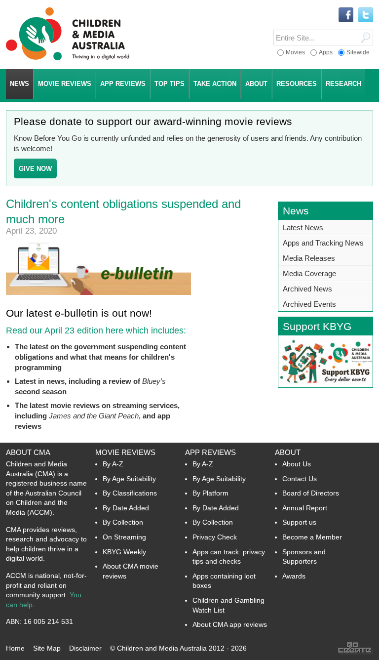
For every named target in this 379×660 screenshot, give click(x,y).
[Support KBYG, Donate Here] (325, 384)
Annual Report (304, 508)
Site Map (47, 648)
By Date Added (126, 508)
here (114, 330)
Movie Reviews (125, 452)
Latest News (303, 227)
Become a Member (312, 537)
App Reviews (210, 452)
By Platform (210, 493)
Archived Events (309, 304)
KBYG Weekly (124, 552)
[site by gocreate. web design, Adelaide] (355, 652)
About (288, 452)
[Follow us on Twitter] (365, 15)
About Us (296, 464)
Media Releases (309, 258)
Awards (293, 576)
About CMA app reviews (229, 624)
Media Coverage (309, 273)
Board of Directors (310, 493)
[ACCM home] (67, 58)
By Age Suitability (129, 479)
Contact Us (299, 479)
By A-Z (113, 464)
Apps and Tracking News (323, 243)
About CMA (28, 452)
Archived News (307, 289)
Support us (299, 522)
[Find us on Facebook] (346, 15)
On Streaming (124, 537)
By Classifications (130, 493)
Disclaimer (85, 648)
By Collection (123, 522)
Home (15, 648)
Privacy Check (214, 537)
